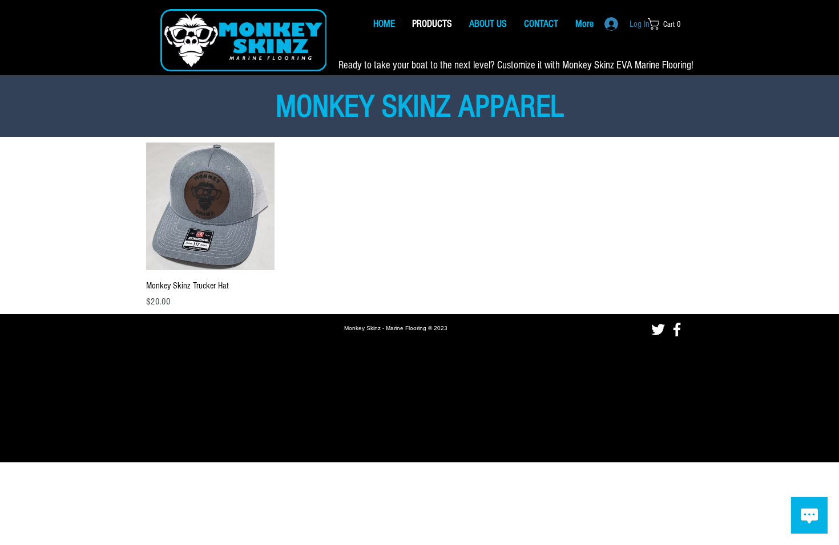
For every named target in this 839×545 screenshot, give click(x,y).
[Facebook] (677, 329)
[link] (668, 24)
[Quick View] (210, 207)
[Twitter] (658, 329)
